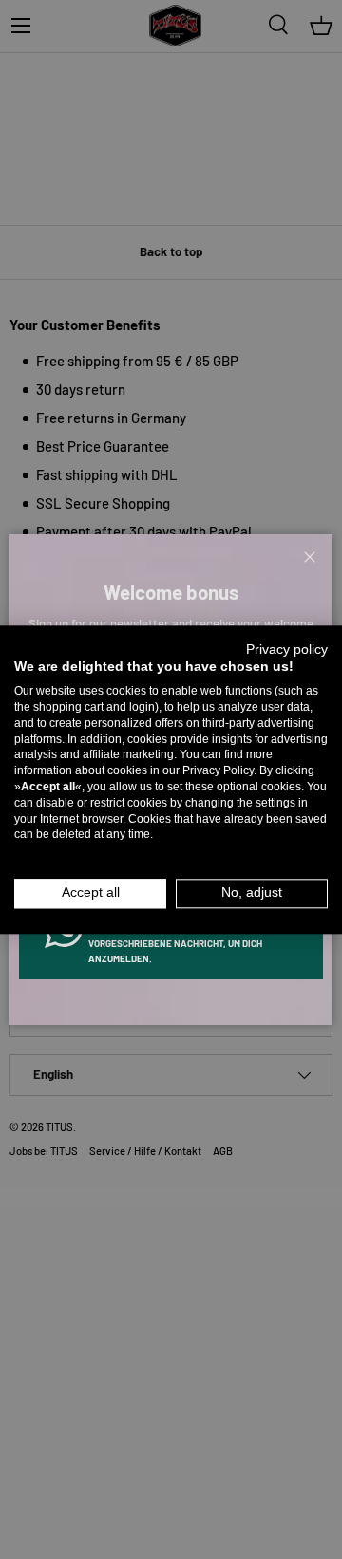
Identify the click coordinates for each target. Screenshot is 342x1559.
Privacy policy (287, 649)
